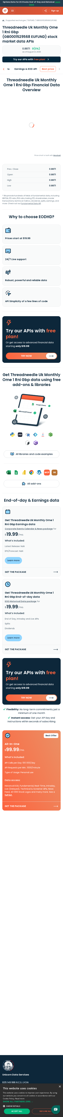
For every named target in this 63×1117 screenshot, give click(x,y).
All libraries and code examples (34, 454)
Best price (48, 69)
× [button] (60, 1087)
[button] (31, 1101)
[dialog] (31, 1100)
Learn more (13, 560)
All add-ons (34, 483)
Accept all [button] (16, 1111)
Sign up (55, 10)
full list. (8, 795)
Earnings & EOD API (26, 69)
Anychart (57, 155)
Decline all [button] (45, 1111)
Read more (20, 1098)
